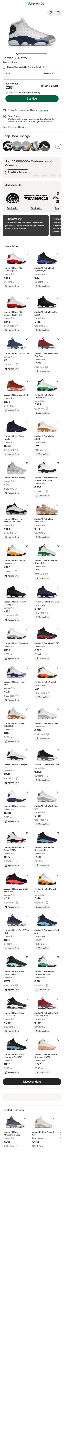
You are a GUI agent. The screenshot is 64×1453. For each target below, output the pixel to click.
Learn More (43, 110)
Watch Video (12, 208)
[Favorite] (50, 12)
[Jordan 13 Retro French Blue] (8, 146)
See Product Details (14, 127)
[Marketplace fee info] (39, 92)
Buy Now (32, 98)
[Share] (58, 12)
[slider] (17, 54)
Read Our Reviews (16, 171)
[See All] (58, 146)
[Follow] (27, 254)
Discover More (32, 1081)
